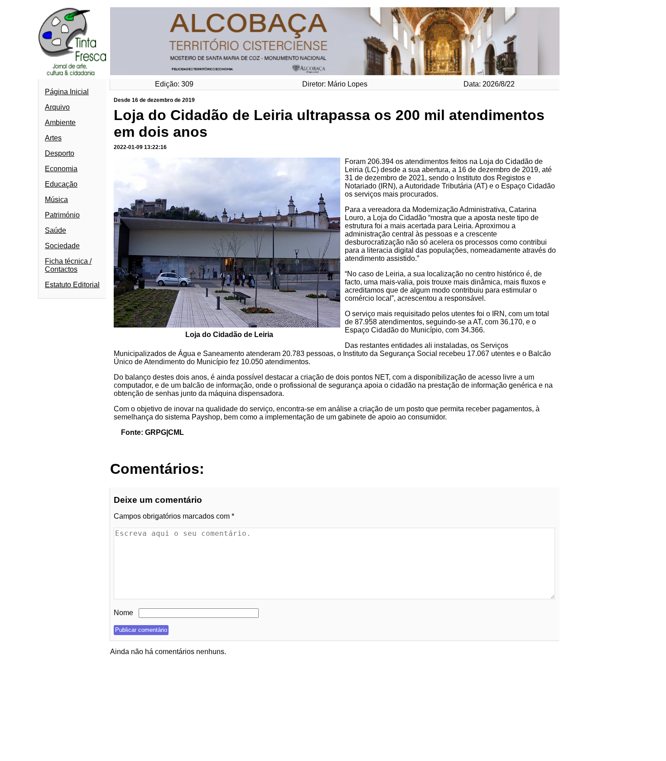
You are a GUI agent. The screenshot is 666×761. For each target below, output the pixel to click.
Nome (123, 613)
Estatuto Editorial (72, 285)
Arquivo (57, 107)
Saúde (55, 230)
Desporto (59, 153)
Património (62, 215)
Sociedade (62, 246)
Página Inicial (67, 92)
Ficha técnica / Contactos (68, 265)
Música (56, 199)
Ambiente (60, 122)
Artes (53, 138)
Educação (61, 184)
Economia (61, 169)
